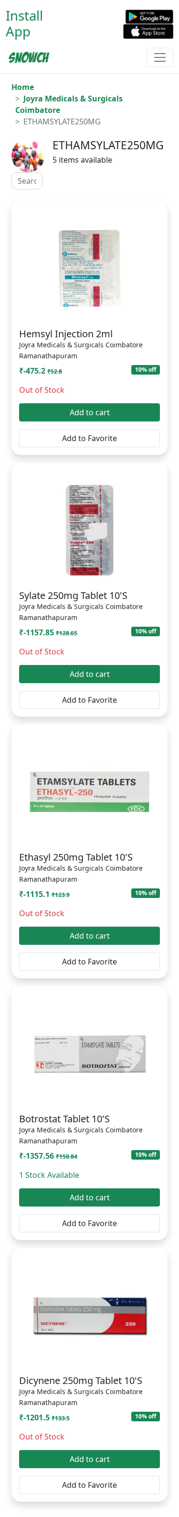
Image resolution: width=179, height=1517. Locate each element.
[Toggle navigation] (160, 57)
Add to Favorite (89, 438)
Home (22, 87)
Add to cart (90, 412)
